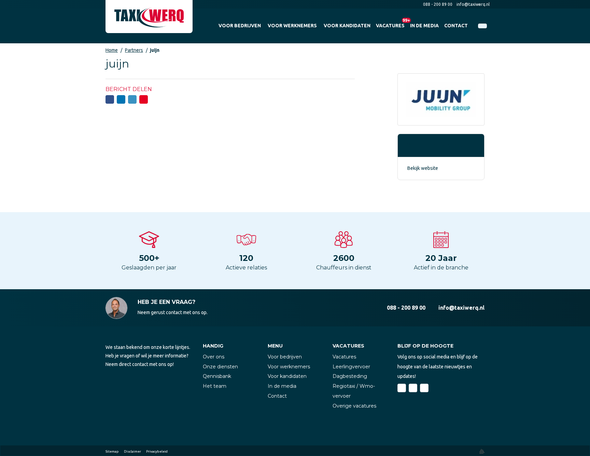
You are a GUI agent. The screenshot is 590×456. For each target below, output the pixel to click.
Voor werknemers (289, 367)
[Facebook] (401, 388)
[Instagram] (424, 388)
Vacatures (344, 357)
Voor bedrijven (285, 357)
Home (112, 50)
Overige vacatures (354, 406)
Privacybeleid (157, 451)
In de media (282, 386)
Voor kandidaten (287, 376)
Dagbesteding (350, 376)
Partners (134, 50)
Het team (214, 386)
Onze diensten (220, 367)
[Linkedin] (413, 388)
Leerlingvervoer (351, 367)
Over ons (213, 357)
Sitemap (112, 451)
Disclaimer (132, 451)
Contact (277, 396)
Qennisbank (217, 376)
